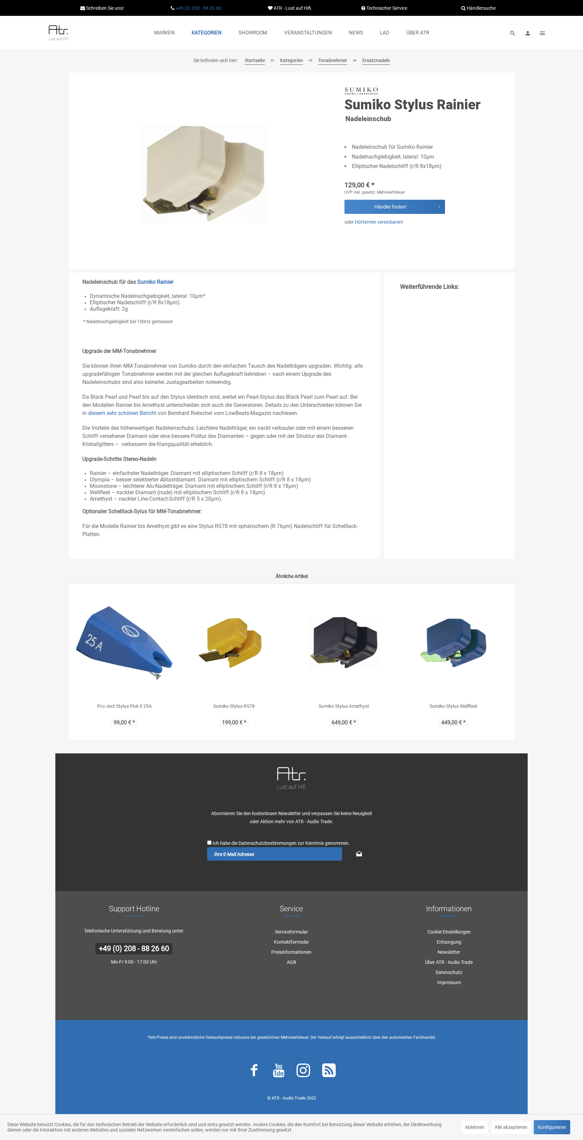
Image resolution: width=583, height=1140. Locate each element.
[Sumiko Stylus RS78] (234, 643)
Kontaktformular (291, 942)
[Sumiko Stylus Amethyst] (343, 643)
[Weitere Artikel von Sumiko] (361, 91)
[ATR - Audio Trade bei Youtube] (278, 1072)
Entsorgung (449, 942)
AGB (291, 962)
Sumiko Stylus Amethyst (343, 706)
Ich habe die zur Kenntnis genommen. (281, 843)
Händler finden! (390, 207)
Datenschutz (449, 972)
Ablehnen (474, 1127)
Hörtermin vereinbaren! (379, 222)
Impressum (449, 982)
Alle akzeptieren (511, 1127)
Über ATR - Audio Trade (449, 962)
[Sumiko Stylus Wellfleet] (453, 643)
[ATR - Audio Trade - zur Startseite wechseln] (58, 32)
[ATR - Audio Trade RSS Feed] (329, 1072)
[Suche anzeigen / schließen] (513, 32)
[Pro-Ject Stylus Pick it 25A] (124, 643)
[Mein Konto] (527, 32)
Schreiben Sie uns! (104, 8)
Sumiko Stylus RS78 (234, 706)
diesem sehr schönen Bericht (122, 413)
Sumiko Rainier (155, 282)
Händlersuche (481, 8)
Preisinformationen (291, 952)
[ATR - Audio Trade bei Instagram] (303, 1072)
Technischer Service (386, 8)
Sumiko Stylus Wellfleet (453, 706)
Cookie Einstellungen (449, 932)
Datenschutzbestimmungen (268, 843)
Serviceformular (291, 932)
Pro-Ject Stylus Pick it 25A (124, 706)
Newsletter (449, 952)
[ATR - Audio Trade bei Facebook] (254, 1072)
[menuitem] (164, 32)
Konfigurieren (552, 1127)
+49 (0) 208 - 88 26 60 (198, 8)
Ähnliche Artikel (292, 576)
